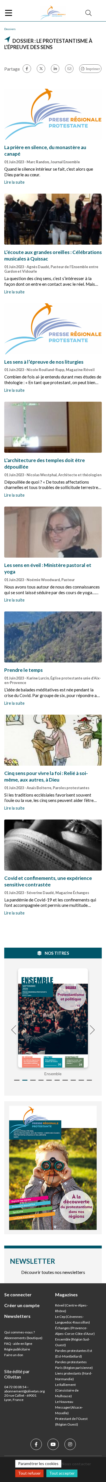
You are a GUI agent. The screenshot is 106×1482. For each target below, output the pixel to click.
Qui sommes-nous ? (19, 1332)
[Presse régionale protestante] (53, 13)
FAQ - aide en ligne (18, 1343)
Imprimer (93, 69)
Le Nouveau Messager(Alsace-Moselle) (69, 1407)
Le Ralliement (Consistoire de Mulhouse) (67, 1390)
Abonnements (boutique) (23, 1338)
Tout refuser (29, 1473)
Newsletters (17, 1316)
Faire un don (13, 1355)
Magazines (66, 1294)
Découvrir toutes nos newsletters (53, 1272)
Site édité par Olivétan (17, 1374)
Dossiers (10, 29)
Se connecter (18, 1294)
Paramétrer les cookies (38, 1463)
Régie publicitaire (17, 1349)
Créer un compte (22, 1305)
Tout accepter (62, 1473)
